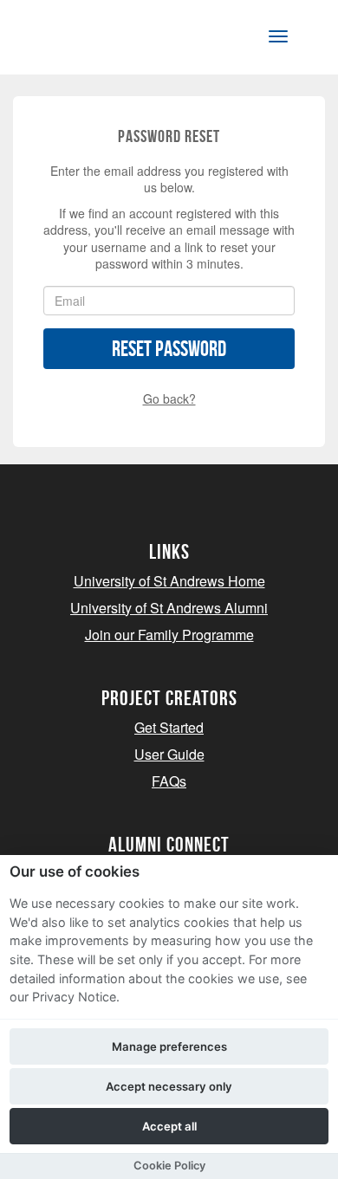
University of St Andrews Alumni (169, 608)
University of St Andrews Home (169, 581)
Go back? (169, 398)
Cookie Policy (169, 1165)
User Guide (169, 754)
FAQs (169, 781)
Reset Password (169, 348)
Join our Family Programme (169, 635)
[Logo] (98, 40)
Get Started (169, 727)
